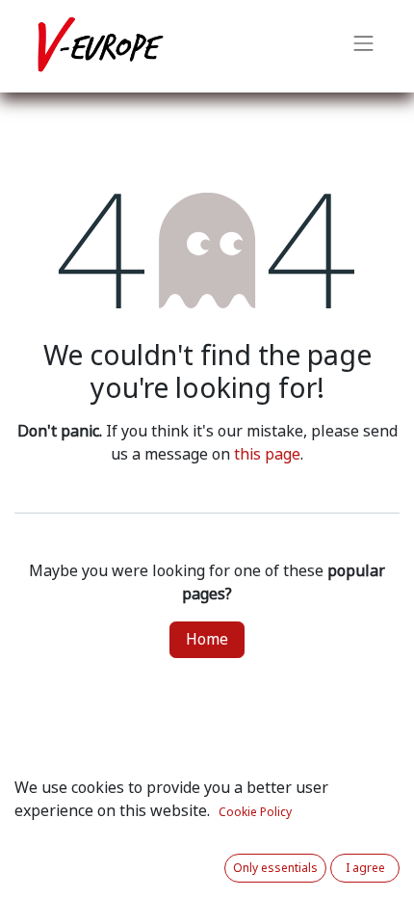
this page (267, 454)
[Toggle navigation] (364, 46)
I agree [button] (365, 868)
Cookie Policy (255, 812)
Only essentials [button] (275, 868)
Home (207, 639)
